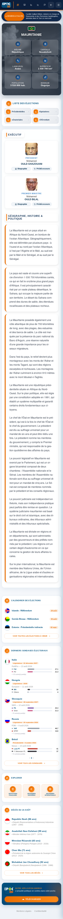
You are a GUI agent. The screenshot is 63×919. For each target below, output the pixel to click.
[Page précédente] (51, 5)
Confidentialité (40, 911)
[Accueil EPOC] (8, 5)
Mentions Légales (24, 911)
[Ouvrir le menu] (58, 5)
